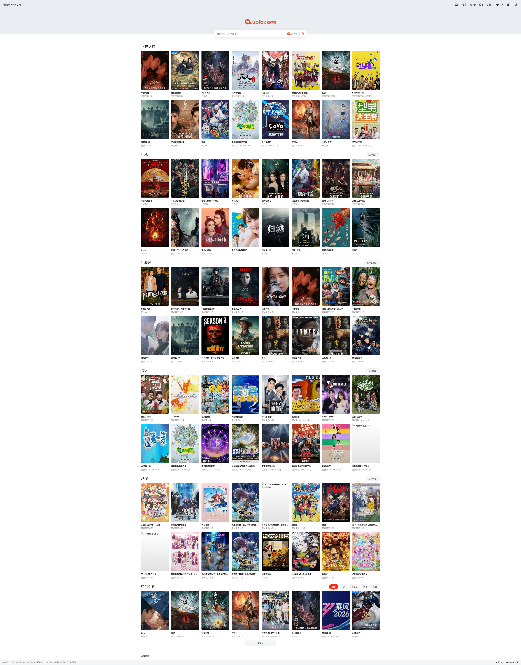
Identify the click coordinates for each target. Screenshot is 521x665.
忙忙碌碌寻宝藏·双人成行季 (243, 466)
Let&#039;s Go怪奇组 (301, 574)
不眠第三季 (236, 309)
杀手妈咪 (265, 309)
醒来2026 (145, 142)
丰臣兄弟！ (357, 309)
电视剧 (473, 4)
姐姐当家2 (326, 466)
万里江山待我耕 (359, 201)
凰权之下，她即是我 (179, 250)
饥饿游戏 (295, 417)
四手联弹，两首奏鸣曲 (180, 309)
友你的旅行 (357, 417)
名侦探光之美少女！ (360, 574)
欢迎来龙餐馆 (147, 201)
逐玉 (143, 633)
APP (501, 4)
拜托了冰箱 (146, 417)
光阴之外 (265, 93)
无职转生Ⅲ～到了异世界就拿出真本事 (245, 525)
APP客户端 (510, 662)
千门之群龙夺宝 (178, 201)
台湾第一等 (146, 466)
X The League (328, 417)
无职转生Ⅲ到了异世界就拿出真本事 (245, 574)
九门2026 (205, 93)
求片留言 (500, 662)
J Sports (175, 417)
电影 (464, 4)
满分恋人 (235, 201)
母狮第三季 (296, 358)
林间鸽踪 (235, 358)
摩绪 (324, 525)
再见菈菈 (205, 525)
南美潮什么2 (206, 417)
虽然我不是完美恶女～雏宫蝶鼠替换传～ (275, 525)
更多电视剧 (371, 262)
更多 (259, 643)
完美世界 (205, 633)
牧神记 (295, 142)
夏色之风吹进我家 (239, 250)
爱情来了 (145, 358)
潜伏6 (354, 250)
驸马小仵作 (206, 250)
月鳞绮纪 (356, 633)
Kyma (143, 250)
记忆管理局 (266, 574)
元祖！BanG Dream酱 (150, 525)
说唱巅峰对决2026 (360, 466)
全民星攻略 (266, 142)
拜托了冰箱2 (267, 417)
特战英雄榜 (357, 358)
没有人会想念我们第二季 (332, 309)
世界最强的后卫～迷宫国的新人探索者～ (215, 574)
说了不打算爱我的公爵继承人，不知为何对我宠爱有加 (366, 525)
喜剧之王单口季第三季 (301, 466)
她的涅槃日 (266, 201)
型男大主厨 (357, 142)
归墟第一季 (266, 250)
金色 (264, 358)
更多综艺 (372, 371)
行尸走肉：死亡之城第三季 (212, 358)
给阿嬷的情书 (327, 250)
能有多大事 (146, 309)
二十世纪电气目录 (148, 574)
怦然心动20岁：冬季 (270, 633)
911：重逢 (296, 250)
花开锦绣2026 (177, 142)
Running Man (358, 93)
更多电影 (372, 154)
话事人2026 (327, 201)
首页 (457, 4)
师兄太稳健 (176, 93)
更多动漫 (372, 479)
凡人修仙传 (236, 93)
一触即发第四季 (208, 309)
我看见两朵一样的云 (210, 201)
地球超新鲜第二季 (239, 142)
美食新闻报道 (237, 417)
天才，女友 (327, 142)
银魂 (203, 142)
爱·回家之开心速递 (300, 93)
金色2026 (326, 358)
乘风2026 (326, 633)
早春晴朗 (145, 93)
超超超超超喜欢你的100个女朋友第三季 (185, 574)
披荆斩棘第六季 (268, 466)
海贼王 (295, 525)
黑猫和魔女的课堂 (178, 525)
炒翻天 (325, 574)
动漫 (488, 4)
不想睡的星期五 (208, 466)
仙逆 (324, 93)
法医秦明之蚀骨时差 (300, 201)
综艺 (481, 4)
